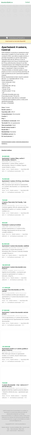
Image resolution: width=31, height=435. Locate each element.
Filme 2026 (21, 429)
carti (8, 430)
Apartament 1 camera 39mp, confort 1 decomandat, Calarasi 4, (13, 159)
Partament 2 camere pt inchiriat (11, 225)
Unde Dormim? (13, 430)
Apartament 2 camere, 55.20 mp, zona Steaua (15, 181)
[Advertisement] (15, 21)
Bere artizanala (14, 429)
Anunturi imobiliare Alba (16, 427)
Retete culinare (5, 427)
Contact (27, 2)
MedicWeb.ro (21, 430)
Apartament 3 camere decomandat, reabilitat (15, 246)
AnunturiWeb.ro (7, 2)
